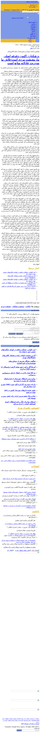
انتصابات (35, 466)
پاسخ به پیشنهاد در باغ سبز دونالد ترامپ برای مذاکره (20, 547)
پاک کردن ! (12, 333)
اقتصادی (33, 27)
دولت (22, 718)
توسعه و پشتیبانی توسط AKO (30, 723)
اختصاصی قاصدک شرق (28, 408)
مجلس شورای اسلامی (13, 720)
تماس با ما (32, 6)
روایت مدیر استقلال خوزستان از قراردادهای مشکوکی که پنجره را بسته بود (20, 380)
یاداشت (35, 511)
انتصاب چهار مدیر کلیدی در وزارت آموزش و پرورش (20, 499)
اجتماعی (33, 25)
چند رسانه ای (31, 38)
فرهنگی (33, 29)
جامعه (34, 31)
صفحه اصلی (32, 22)
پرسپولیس (32, 718)
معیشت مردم (6, 306)
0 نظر (31, 48)
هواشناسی (33, 720)
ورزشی (33, 32)
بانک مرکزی (21, 720)
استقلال (7, 718)
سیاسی (33, 24)
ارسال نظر (19, 333)
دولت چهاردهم (27, 720)
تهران (3, 718)
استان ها (33, 36)
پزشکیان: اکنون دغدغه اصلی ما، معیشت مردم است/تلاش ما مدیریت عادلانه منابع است (20, 59)
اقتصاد (37, 720)
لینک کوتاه (36, 303)
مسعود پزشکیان (18, 306)
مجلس (27, 718)
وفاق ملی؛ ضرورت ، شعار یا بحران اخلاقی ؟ (22, 418)
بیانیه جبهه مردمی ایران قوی (27, 449)
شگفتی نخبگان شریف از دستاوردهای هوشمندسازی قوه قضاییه (22, 362)
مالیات (28, 306)
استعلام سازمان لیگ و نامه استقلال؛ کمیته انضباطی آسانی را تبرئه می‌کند (20, 403)
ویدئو (30, 41)
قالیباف (18, 718)
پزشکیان (37, 718)
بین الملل (33, 34)
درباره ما (33, 5)
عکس (30, 40)
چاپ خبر (36, 48)
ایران (25, 718)
